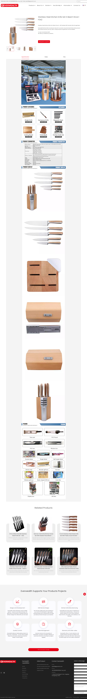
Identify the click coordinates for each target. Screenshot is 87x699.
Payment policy (83, 697)
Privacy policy (76, 697)
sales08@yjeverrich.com (31, 1)
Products (31, 5)
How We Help (57, 5)
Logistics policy (68, 697)
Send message (80, 692)
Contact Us (77, 5)
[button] (7, 48)
